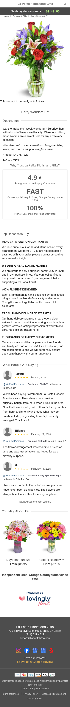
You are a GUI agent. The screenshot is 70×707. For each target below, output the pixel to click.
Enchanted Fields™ (38, 384)
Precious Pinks (36, 441)
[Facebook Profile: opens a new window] (26, 650)
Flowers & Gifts (20, 16)
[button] (62, 698)
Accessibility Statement (54, 694)
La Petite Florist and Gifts (35, 3)
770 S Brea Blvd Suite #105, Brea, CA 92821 (35, 631)
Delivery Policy (35, 698)
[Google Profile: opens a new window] (35, 650)
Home (6, 16)
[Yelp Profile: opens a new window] (51, 650)
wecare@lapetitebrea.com (35, 638)
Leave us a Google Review (35, 662)
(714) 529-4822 (35, 634)
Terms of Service (10, 694)
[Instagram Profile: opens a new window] (18, 650)
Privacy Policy (31, 694)
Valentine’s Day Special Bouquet (45, 475)
